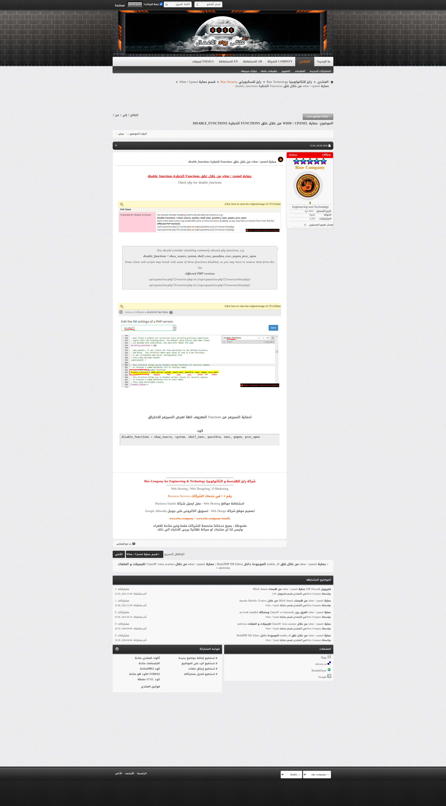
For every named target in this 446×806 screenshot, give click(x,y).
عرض (121, 134)
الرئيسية (142, 773)
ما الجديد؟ (323, 61)
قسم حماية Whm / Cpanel (197, 82)
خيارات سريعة (249, 71)
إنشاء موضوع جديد (318, 116)
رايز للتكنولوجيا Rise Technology (289, 82)
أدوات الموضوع (138, 134)
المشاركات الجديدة (320, 71)
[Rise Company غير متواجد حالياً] (309, 183)
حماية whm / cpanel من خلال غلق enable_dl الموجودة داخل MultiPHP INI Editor (271, 564)
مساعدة (120, 5)
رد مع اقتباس (123, 544)
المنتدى (304, 61)
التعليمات (300, 71)
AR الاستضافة (252, 61)
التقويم (286, 71)
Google (322, 677)
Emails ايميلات (203, 61)
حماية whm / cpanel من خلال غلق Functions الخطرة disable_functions (255, 123)
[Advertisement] (223, 101)
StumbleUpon (319, 670)
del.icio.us (320, 664)
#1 (116, 145)
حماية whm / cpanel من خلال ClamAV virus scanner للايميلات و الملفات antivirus (174, 566)
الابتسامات (153, 663)
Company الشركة (279, 61)
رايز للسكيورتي (241, 82)
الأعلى (119, 554)
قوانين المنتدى (150, 686)
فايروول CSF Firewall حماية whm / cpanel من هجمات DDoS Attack (292, 589)
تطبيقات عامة (269, 71)
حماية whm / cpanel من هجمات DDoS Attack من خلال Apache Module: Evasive (285, 600)
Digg (323, 657)
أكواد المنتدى (151, 658)
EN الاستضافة (228, 61)
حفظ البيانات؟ (152, 4)
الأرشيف (129, 773)
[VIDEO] (155, 674)
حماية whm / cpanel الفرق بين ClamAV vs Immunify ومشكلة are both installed (285, 612)
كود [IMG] (153, 668)
